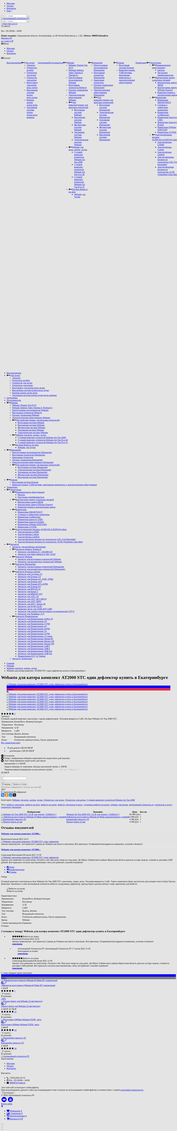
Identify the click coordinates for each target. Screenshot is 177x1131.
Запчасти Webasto (24, 557)
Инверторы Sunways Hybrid (31, 522)
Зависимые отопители (99, 81)
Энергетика (155, 63)
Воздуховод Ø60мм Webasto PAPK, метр (20, 1024)
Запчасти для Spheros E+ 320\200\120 (35, 552)
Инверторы (161, 97)
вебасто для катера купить (70, 805)
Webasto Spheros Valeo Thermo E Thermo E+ (76, 72)
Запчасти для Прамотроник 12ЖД (34, 646)
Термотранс (140, 63)
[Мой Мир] (10, 795)
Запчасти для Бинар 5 (28, 591)
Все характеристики (10, 743)
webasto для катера (119, 805)
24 (15, 1030)
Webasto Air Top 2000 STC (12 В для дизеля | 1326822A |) (92, 814)
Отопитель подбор (32, 69)
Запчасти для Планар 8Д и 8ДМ (33, 584)
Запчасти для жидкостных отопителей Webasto (40, 562)
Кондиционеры (14, 63)
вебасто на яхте (32, 805)
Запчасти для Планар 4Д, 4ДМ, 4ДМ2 (35, 579)
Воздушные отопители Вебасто (78, 86)
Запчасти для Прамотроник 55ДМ (34, 634)
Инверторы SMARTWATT (164, 101)
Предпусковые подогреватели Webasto (76, 80)
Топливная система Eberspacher (104, 122)
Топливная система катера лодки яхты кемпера (32, 112)
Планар (120, 63)
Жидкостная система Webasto (80, 127)
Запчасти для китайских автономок (29, 547)
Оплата (10, 6)
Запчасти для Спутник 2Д (30, 574)
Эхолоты (31, 65)
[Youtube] (11, 1100)
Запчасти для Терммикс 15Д (31, 614)
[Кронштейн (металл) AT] (88, 1038)
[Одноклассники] (6, 795)
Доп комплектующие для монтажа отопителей (78, 105)
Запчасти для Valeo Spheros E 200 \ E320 (36, 554)
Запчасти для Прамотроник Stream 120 (36, 641)
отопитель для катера (11, 807)
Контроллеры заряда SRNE (30, 502)
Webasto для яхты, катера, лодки (78, 148)
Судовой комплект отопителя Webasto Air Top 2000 (79, 157)
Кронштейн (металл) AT (77, 819)
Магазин (11, 3)
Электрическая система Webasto (81, 142)
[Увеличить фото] (2, 983)
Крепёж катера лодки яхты (32, 102)
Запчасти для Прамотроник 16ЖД (34, 648)
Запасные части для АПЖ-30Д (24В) (35, 609)
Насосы (161, 70)
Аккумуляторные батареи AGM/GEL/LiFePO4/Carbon (41, 529)
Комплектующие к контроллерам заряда (36, 507)
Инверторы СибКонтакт (163, 113)
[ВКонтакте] (2, 795)
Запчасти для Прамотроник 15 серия (35, 636)
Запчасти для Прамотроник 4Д (32, 626)
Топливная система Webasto (79, 134)
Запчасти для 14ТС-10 (28, 596)
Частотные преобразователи (165, 73)
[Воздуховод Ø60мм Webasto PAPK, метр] (88, 1019)
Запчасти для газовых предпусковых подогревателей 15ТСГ (46, 611)
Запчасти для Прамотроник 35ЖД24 (35, 653)
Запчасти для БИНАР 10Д (30, 594)
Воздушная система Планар (126, 66)
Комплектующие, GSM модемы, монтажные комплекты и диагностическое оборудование (127, 76)
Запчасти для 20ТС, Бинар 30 (31, 604)
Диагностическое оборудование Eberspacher (102, 92)
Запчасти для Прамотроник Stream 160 (36, 644)
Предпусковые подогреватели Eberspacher (101, 67)
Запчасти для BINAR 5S (29, 589)
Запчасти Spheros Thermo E (28, 549)
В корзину (6, 784)
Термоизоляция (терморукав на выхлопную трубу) (28, 769)
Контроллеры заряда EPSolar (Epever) (167, 88)
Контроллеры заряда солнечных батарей (163, 78)
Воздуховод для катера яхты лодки (32, 85)
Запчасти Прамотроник (27, 616)
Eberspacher (97, 63)
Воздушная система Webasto (79, 112)
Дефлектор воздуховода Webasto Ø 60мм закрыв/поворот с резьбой (97, 817)
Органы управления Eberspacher (103, 86)
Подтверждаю (8, 1093)
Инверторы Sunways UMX (30, 519)
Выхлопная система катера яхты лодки (32, 94)
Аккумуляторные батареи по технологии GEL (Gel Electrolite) (47, 539)
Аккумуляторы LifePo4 (28, 537)
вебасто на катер (49, 805)
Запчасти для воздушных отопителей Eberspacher (41, 567)
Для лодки (30, 63)
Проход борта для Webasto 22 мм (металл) (20, 1006)
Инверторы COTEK (167, 132)
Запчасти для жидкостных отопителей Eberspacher (41, 569)
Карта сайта (6, 1104)
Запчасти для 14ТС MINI (29, 601)
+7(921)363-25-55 (9, 24)
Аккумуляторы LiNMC (28, 532)
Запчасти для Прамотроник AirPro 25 (35, 619)
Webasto (70, 63)
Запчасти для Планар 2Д (29, 576)
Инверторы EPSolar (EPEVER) (167, 128)
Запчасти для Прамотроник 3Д (32, 621)
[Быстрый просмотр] (5, 983)
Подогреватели (56, 63)
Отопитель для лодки (32, 73)
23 (15, 1012)
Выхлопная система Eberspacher (104, 137)
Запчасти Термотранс (22, 658)
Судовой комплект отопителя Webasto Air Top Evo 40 (79, 169)
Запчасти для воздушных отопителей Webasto (39, 559)
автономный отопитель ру (141, 805)
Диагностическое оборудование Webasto (77, 97)
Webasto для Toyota (79, 195)
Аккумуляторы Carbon (28, 534)
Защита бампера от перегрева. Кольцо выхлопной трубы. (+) (35, 766)
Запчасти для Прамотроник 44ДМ (34, 629)
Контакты (11, 8)
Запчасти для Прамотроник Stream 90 (35, 639)
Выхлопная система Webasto (79, 120)
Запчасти (14, 544)
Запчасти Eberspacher (26, 564)
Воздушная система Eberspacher (104, 107)
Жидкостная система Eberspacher (105, 129)
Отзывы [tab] (12, 872)
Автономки (43, 63)
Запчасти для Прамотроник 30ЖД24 (35, 651)
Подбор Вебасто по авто (27, 445)
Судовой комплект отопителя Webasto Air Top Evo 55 (79, 182)
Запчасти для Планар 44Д (30, 581)
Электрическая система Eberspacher (106, 115)
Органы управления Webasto (25, 415)
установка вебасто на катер (96, 805)
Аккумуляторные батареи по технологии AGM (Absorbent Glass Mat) (50, 542)
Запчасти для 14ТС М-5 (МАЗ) (32, 599)
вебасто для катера (15, 805)
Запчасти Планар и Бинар (28, 571)
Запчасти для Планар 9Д (29, 586)
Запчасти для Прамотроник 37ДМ (34, 624)
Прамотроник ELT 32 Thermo (31, 656)
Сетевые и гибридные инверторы (163, 107)
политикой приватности (131, 1090)
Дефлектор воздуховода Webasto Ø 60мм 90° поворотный (28, 985)
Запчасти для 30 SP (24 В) (30, 606)
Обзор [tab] (11, 867)
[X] (14, 795)
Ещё (9, 11)
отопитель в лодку (163, 805)
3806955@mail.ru (17, 1083)
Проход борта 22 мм (75, 822)
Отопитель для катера (32, 78)
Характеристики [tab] (16, 869)
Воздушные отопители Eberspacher (99, 75)
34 (15, 1048)
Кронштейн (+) (14, 763)
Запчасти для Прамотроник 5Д (32, 631)
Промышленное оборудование (161, 66)
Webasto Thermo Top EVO (24, 405)
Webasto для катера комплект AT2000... (21, 834)
